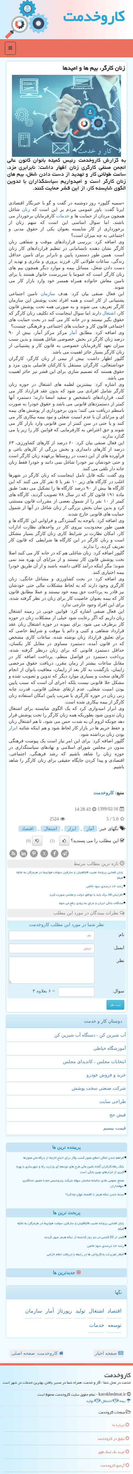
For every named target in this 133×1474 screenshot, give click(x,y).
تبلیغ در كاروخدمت (111, 1438)
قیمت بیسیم (114, 1128)
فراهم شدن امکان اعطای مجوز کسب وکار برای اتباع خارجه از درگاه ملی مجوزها (73, 1158)
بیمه (123, 1401)
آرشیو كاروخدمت (113, 1465)
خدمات (62, 216)
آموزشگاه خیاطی (109, 1048)
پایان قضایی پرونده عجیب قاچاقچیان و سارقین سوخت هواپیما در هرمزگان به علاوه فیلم (69, 875)
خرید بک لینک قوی (112, 1451)
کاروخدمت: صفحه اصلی (35, 1353)
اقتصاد (28, 828)
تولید (80, 1311)
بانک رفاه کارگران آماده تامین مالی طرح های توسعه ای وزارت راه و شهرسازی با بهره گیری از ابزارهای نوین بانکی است (70, 1169)
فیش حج (117, 1114)
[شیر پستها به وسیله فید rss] (13, 853)
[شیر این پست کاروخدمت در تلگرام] (64, 853)
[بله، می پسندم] (64, 841)
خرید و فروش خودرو (106, 1075)
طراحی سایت (112, 1101)
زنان (26, 209)
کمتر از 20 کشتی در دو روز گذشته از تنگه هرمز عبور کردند (84, 1237)
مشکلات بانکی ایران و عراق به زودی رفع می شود (91, 903)
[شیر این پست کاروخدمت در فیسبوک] (54, 853)
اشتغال (109, 313)
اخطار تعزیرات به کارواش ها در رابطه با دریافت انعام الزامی (85, 1254)
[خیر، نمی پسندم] (37, 841)
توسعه (114, 1325)
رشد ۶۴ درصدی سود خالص (104, 886)
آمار (73, 332)
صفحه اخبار (106, 1353)
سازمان (48, 293)
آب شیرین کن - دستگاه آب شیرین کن (90, 1035)
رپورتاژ (64, 1311)
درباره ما (119, 1425)
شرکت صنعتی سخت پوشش (99, 1088)
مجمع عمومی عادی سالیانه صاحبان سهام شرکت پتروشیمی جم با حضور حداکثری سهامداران (73, 1183)
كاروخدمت (94, 16)
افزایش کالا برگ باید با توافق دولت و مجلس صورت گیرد (86, 894)
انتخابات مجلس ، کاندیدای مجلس (94, 1061)
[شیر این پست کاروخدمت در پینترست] (33, 853)
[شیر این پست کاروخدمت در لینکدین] (23, 853)
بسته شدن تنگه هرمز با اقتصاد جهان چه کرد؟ (95, 1194)
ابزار (13, 727)
